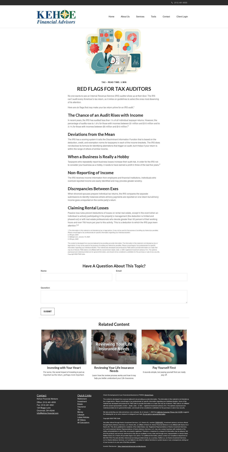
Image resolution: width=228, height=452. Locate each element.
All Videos (81, 420)
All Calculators (83, 422)
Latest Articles (83, 417)
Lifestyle (80, 414)
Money (80, 412)
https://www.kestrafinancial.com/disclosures (132, 446)
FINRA (157, 422)
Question (45, 287)
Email (119, 270)
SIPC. (162, 422)
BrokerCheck (149, 395)
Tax (78, 409)
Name (44, 270)
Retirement (82, 398)
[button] (125, 16)
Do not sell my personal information (154, 414)
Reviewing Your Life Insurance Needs (114, 369)
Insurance (81, 406)
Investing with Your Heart (64, 367)
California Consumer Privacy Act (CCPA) (170, 412)
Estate (80, 404)
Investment (82, 401)
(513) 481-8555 (180, 2)
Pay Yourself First (164, 367)
